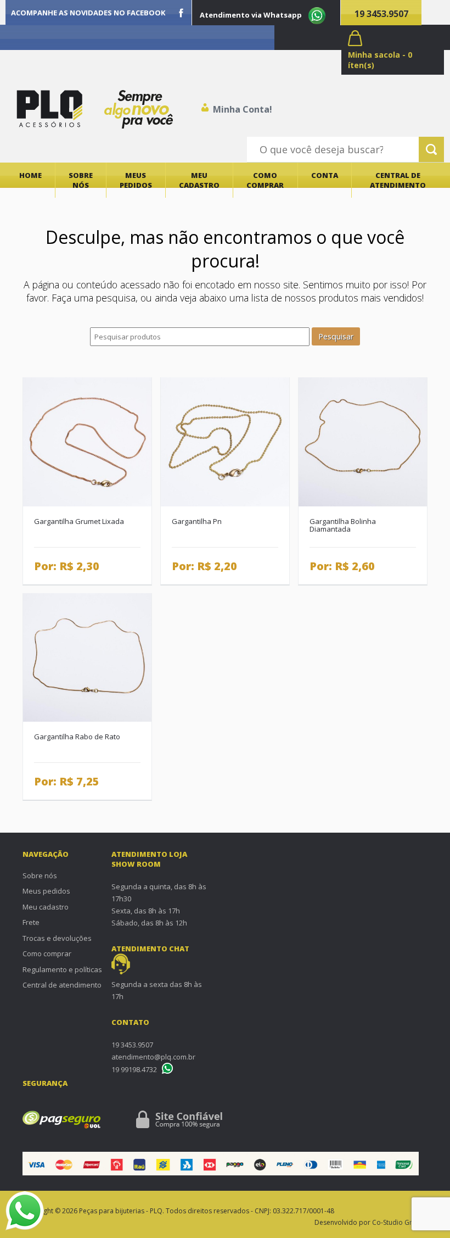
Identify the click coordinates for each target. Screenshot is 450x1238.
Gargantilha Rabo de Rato (77, 736)
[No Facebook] (181, 12)
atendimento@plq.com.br (153, 1057)
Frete (31, 922)
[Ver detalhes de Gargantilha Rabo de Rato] (87, 657)
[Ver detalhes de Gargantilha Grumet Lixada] (87, 441)
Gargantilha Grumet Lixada (79, 521)
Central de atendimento (398, 180)
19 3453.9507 (381, 14)
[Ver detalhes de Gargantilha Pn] (225, 441)
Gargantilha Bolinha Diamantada (343, 525)
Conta (324, 175)
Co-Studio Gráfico (400, 1222)
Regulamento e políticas (62, 969)
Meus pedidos (136, 180)
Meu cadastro (199, 180)
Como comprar (265, 180)
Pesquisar (335, 336)
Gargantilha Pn (197, 521)
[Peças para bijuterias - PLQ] (49, 108)
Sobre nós (81, 180)
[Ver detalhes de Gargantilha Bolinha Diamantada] (363, 441)
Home (30, 175)
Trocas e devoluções (57, 938)
